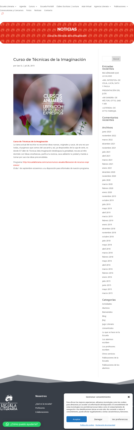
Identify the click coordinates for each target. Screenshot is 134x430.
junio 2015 (106, 285)
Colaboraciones (42, 412)
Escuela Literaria (7, 7)
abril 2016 (106, 265)
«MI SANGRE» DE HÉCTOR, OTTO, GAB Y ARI (111, 100)
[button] (128, 397)
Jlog (103, 320)
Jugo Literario (108, 324)
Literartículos (107, 328)
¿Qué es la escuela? (43, 404)
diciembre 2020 (108, 172)
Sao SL (20, 65)
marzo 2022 (107, 139)
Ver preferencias (120, 419)
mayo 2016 (107, 261)
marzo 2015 (107, 293)
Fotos (28, 10)
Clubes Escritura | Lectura (68, 7)
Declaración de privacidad (105, 425)
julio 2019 (106, 204)
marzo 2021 (107, 160)
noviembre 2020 (109, 176)
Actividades (107, 304)
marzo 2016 (107, 269)
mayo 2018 (107, 244)
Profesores (40, 408)
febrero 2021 (107, 164)
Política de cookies (87, 425)
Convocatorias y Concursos (11, 10)
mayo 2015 (107, 289)
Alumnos (106, 308)
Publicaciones (120, 7)
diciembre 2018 (108, 228)
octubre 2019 (108, 200)
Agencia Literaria (101, 7)
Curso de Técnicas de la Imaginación (30, 141)
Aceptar (76, 419)
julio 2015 (106, 281)
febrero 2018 (107, 257)
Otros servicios (108, 353)
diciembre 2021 (108, 143)
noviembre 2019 (109, 196)
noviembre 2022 (109, 135)
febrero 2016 (107, 273)
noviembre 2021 (109, 148)
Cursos (32, 7)
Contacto (48, 10)
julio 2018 (106, 240)
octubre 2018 (108, 236)
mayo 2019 (107, 208)
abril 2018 (106, 249)
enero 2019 (107, 224)
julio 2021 (106, 152)
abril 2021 (106, 156)
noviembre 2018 (109, 232)
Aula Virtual (86, 7)
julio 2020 (106, 180)
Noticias (37, 10)
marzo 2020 (107, 184)
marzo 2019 (107, 216)
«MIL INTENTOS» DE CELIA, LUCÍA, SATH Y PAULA (111, 83)
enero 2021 (107, 168)
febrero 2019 (107, 220)
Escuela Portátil (47, 7)
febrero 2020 (107, 188)
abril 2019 (106, 212)
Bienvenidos (107, 312)
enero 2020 (107, 192)
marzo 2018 (107, 252)
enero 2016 (107, 277)
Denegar (98, 419)
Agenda (22, 7)
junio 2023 (106, 131)
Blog (104, 316)
